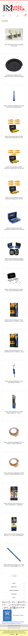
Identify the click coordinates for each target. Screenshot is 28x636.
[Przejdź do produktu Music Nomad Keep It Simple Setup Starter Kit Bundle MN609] (14, 249)
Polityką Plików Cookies (9, 631)
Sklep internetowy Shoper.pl (14, 627)
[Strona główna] (14, 8)
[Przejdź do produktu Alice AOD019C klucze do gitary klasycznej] (14, 34)
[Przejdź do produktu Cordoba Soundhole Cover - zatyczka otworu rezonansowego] (14, 65)
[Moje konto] (17, 15)
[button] (3, 15)
